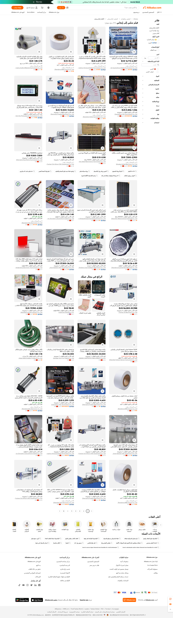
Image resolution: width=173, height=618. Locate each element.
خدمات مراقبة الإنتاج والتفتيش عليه (118, 577)
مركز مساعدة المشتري (63, 561)
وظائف (155, 573)
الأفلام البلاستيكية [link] (99, 19)
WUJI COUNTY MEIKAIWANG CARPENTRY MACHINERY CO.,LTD (91, 358)
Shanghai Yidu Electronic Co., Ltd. (32, 223)
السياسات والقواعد (123, 580)
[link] (170, 599)
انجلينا (67, 543)
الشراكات (38, 577)
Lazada (86, 609)
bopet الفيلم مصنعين (151, 543)
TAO (102, 609)
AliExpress (58, 609)
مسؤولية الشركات (152, 569)
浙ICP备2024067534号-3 (137, 615)
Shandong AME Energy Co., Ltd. (64, 69)
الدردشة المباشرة (65, 565)
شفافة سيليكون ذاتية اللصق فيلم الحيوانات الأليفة (128, 543)
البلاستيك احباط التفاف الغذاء (52, 538)
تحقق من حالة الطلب (34, 569)
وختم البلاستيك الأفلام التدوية (88, 175)
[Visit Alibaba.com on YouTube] (23, 585)
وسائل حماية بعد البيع (122, 573)
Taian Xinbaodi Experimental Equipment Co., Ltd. (91, 218)
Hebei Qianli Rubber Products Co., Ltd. (30, 358)
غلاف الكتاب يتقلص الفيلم (71, 538)
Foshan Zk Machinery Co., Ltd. (128, 312)
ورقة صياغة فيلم (84, 171)
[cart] (41, 8)
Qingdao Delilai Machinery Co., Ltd (126, 164)
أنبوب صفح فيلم (35, 538)
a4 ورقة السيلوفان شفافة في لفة (109, 175)
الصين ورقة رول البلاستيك (100, 171)
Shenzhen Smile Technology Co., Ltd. (94, 117)
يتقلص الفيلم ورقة (105, 543)
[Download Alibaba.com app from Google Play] (22, 600)
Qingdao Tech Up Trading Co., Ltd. (63, 358)
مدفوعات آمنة (124, 561)
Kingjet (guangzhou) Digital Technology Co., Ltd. (123, 68)
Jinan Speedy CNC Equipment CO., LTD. (61, 267)
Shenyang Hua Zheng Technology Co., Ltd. (29, 160)
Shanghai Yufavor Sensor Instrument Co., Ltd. (123, 360)
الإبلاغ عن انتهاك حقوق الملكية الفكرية (59, 577)
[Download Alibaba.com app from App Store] (37, 600)
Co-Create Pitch (152, 565)
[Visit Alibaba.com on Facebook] (39, 585)
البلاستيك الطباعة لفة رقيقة (91, 538)
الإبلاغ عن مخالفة (65, 580)
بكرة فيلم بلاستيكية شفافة (131, 538)
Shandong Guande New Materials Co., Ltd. (124, 267)
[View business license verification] (105, 615)
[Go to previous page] (92, 511)
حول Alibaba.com (152, 557)
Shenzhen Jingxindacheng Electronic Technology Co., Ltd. (28, 267)
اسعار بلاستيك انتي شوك (41, 543)
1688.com (66, 609)
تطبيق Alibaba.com (51, 600)
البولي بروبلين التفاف (129, 175)
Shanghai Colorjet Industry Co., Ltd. (31, 312)
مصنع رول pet (78, 543)
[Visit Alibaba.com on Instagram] (27, 585)
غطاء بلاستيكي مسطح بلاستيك (111, 538)
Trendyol (108, 609)
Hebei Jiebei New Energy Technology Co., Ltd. (91, 161)
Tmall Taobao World (77, 609)
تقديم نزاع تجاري (65, 569)
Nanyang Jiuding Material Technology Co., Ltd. (28, 68)
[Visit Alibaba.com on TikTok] (19, 585)
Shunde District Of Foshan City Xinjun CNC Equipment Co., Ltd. (60, 164)
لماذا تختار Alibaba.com (151, 561)
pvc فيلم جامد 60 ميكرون (26, 171)
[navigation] (150, 265)
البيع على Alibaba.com (34, 561)
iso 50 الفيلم (131, 171)
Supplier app (84, 600)
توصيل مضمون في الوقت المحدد (119, 569)
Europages (115, 609)
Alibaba (135, 19)
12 (63, 511)
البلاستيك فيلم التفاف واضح (150, 538)
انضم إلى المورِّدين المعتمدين (32, 573)
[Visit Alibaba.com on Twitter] (31, 585)
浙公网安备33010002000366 (119, 615)
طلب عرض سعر (94, 565)
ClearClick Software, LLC (66, 312)
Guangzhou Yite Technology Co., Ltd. (125, 114)
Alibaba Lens (150, 600)
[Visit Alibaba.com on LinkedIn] (35, 585)
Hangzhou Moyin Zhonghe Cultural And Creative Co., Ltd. (60, 218)
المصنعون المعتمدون (93, 561)
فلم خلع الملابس (91, 543)
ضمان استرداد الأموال (122, 565)
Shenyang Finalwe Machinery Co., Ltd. (62, 114)
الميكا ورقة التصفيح (117, 171)
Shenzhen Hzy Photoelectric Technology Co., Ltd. (28, 116)
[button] (67, 7)
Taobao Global (94, 609)
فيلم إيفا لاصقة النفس (44, 171)
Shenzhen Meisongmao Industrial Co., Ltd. (124, 218)
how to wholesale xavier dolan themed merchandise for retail (140, 547)
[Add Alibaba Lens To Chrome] (129, 600)
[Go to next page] (59, 511)
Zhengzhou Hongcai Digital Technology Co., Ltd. (91, 68)
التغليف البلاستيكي (112, 19)
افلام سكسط (56, 543)
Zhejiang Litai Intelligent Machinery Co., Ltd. (92, 267)
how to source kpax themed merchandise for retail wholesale (99, 547)
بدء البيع (38, 565)
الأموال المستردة (65, 573)
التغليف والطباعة (125, 19)
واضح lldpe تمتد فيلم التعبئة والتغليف (64, 171)
